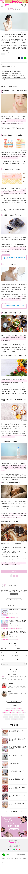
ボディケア (17, 652)
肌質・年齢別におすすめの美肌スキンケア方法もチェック (14, 73)
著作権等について (18, 858)
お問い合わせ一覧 (10, 863)
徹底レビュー (5, 712)
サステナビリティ (17, 863)
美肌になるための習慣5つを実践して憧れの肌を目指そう (14, 69)
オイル (17, 639)
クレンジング (18, 628)
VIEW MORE (14, 701)
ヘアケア (3, 655)
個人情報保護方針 (10, 858)
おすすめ (7, 617)
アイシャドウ (12, 712)
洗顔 (17, 617)
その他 (16, 659)
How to (3, 54)
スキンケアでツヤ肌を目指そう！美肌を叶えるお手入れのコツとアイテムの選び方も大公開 (14, 306)
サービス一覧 (4, 863)
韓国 (22, 710)
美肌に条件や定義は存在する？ (8, 66)
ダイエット (16, 716)
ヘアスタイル (7, 714)
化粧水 (11, 716)
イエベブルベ (15, 714)
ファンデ (7, 719)
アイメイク (3, 652)
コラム (2, 659)
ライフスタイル (14, 719)
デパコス (12, 639)
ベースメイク (18, 648)
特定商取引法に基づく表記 (13, 846)
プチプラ (21, 714)
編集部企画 (13, 617)
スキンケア (8, 52)
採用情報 (24, 858)
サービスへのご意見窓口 (16, 845)
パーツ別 (5, 716)
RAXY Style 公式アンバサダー (9, 710)
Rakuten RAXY (7, 5)
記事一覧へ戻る (14, 600)
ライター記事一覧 (14, 594)
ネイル (16, 655)
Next (25, 578)
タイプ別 (20, 719)
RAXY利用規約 (9, 845)
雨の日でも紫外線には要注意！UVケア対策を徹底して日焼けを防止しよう (14, 258)
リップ (24, 712)
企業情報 (3, 858)
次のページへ (14, 571)
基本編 (18, 710)
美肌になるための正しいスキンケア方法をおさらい (12, 71)
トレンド (18, 712)
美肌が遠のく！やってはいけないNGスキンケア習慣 (13, 75)
